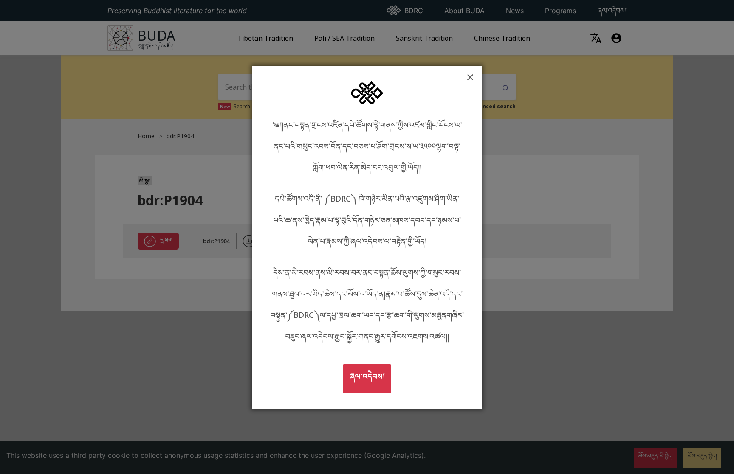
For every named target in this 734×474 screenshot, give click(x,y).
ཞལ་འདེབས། (370, 375)
